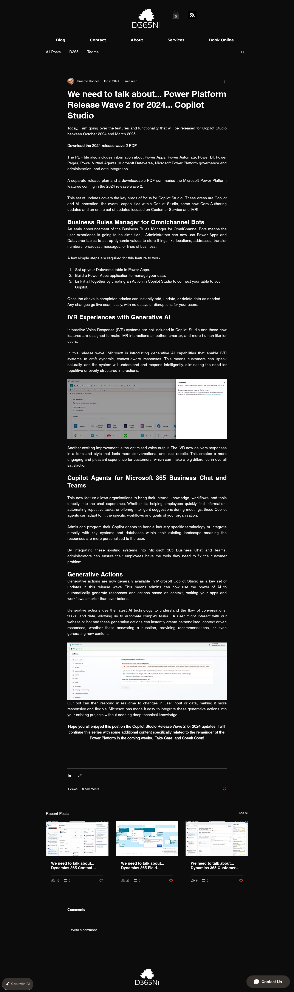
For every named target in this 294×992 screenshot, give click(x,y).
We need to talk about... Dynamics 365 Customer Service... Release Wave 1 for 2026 (214, 865)
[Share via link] (80, 776)
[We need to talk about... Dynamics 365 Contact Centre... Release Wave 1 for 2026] (77, 838)
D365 (74, 52)
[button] (175, 15)
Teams (93, 52)
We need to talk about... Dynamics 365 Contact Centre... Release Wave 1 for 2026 (76, 865)
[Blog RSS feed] (192, 15)
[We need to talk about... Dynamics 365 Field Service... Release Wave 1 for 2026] (147, 838)
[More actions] (224, 81)
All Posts (53, 52)
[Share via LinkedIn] (69, 776)
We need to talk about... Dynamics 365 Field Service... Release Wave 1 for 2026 (144, 865)
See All (243, 812)
